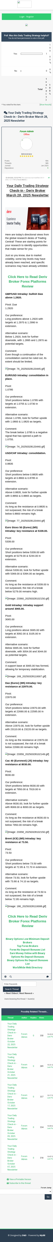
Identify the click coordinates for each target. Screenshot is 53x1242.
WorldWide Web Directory (27, 967)
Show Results (45, 105)
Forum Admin (21, 180)
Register (30, 16)
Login (21, 16)
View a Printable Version (20, 1179)
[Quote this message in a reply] (48, 977)
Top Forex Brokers (27, 945)
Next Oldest (12, 993)
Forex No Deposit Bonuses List (27, 949)
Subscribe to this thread (20, 1183)
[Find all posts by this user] (11, 977)
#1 (49, 178)
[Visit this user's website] (5, 977)
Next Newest (25, 993)
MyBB (42, 1235)
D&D (24, 1235)
